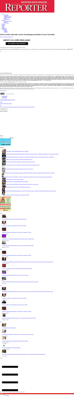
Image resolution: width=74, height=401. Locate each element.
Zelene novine (4, 90)
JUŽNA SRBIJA (7, 19)
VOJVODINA (6, 14)
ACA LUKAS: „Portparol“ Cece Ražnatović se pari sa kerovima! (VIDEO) (14, 225)
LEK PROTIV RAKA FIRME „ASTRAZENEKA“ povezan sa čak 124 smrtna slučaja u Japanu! (17, 334)
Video (0, 285)
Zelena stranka (4, 97)
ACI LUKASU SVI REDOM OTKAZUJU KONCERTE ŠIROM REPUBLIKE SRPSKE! (17, 268)
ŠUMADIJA (6, 15)
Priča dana (3, 24)
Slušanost (5, 30)
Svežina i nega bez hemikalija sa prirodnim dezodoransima (11, 347)
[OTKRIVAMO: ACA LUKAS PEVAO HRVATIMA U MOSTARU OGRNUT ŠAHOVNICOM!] (4, 237)
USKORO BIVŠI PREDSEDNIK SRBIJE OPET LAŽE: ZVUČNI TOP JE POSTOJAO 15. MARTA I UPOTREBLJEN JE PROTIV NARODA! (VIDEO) (27, 291)
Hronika (3, 23)
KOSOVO (6, 22)
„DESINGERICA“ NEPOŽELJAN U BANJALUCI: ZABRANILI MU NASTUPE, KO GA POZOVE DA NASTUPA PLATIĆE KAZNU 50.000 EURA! (27, 261)
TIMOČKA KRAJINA (8, 16)
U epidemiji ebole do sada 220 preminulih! (9, 327)
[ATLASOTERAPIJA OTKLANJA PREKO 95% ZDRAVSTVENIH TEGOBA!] (4, 339)
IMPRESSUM (4, 29)
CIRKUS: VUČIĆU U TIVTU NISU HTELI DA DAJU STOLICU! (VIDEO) (15, 304)
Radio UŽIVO (4, 28)
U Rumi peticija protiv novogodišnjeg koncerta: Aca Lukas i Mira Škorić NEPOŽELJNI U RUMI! (18, 245)
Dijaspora (3, 20)
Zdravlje (1, 321)
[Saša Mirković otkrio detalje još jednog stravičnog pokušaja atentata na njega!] (4, 217)
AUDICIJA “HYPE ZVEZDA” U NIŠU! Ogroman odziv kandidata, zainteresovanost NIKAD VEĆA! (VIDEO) (20, 281)
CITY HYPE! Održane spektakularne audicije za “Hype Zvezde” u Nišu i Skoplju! (15, 275)
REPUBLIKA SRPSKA (8, 21)
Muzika (1, 249)
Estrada (3, 27)
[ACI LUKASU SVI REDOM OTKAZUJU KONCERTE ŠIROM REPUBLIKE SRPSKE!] (4, 266)
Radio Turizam (12, 99)
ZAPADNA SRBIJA (7, 17)
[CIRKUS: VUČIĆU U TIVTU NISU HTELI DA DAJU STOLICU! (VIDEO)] (4, 303)
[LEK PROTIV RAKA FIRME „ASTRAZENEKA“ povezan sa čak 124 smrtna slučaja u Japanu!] (4, 332)
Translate (7, 395)
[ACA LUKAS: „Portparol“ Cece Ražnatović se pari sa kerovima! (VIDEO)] (4, 296)
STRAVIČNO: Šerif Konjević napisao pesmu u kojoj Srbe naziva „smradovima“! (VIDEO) (16, 232)
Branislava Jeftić (4, 96)
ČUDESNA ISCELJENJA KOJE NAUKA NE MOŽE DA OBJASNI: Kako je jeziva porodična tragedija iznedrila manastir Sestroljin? (23, 354)
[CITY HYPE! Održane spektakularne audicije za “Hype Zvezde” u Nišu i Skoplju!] (4, 273)
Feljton (3, 26)
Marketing (5, 31)
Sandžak (5, 18)
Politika (3, 25)
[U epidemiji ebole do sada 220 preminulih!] (4, 326)
